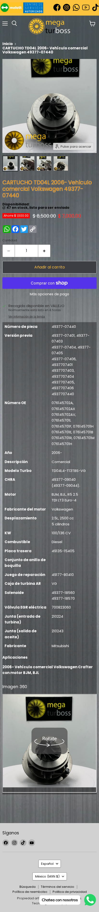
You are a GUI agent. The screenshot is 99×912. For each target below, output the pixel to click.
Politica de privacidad (70, 891)
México (47, 876)
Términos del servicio (57, 886)
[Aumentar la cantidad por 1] (44, 250)
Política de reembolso (29, 891)
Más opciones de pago (49, 294)
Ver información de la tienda (26, 316)
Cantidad (9, 240)
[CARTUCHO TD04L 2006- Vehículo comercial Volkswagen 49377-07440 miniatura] (10, 163)
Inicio (7, 44)
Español (47, 863)
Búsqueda (27, 886)
